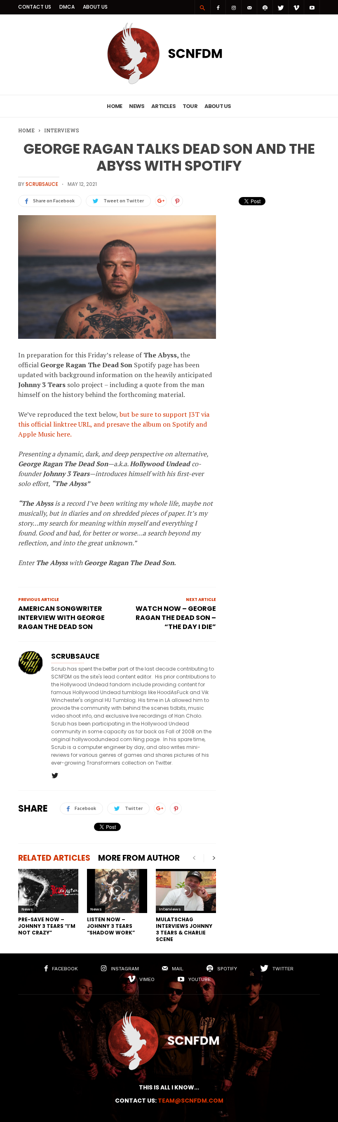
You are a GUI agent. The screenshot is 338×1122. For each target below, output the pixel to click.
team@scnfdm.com (190, 1100)
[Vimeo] (296, 7)
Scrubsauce (42, 184)
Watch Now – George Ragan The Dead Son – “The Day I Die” (176, 617)
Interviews (170, 909)
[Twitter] (281, 7)
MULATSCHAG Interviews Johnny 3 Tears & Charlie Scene (184, 929)
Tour (190, 106)
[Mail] (249, 7)
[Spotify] (265, 7)
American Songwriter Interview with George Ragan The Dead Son (61, 617)
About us (95, 6)
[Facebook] (218, 7)
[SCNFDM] (169, 82)
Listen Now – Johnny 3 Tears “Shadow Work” (111, 926)
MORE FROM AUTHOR (139, 858)
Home (114, 106)
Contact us (34, 6)
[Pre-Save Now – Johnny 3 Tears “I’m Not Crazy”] (48, 891)
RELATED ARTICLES (54, 858)
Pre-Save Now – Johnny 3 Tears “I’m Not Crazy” (46, 926)
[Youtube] (312, 7)
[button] (202, 7)
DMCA (67, 6)
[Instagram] (234, 7)
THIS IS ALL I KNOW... (169, 1087)
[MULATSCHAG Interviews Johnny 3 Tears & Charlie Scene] (186, 891)
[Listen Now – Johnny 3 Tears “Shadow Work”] (117, 891)
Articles (163, 106)
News (136, 106)
